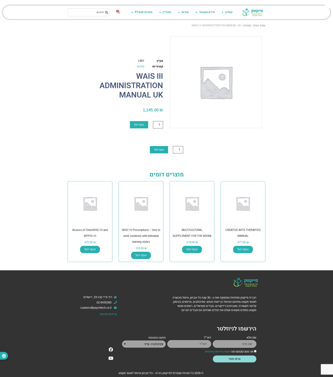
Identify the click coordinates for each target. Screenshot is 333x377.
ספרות (247, 25)
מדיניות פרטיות (108, 314)
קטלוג (228, 12)
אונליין (167, 12)
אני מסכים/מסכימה (229, 351)
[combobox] (89, 12)
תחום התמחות (157, 337)
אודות (185, 12)
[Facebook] (110, 349)
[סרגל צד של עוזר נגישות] (329, 4)
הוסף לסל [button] (243, 249)
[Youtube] (110, 358)
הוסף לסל (139, 124)
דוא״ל (207, 337)
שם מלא (251, 337)
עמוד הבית (259, 25)
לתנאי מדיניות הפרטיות (217, 352)
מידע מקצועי (207, 12)
